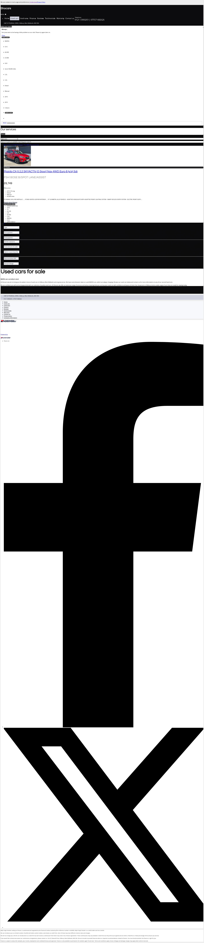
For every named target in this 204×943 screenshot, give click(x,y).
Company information (10, 318)
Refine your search (6, 26)
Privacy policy (8, 316)
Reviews (6, 309)
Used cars (7, 304)
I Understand (33, 2)
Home (5, 302)
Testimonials (7, 311)
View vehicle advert (9, 204)
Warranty (6, 312)
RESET (5, 123)
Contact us (7, 314)
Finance (6, 307)
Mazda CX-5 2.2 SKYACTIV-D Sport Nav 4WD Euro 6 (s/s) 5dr (21, 145)
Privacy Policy (41, 2)
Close (3, 35)
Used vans (7, 305)
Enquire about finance (10, 202)
